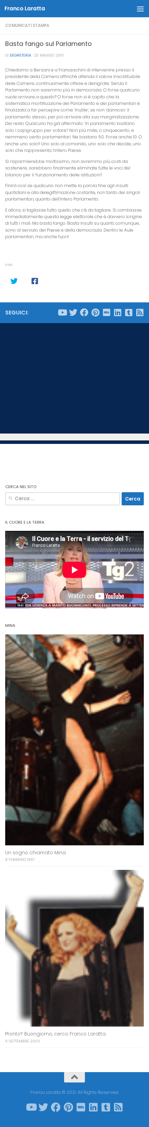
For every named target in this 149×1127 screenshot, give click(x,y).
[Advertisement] (74, 378)
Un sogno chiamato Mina (35, 852)
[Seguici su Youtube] (62, 312)
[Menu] (140, 8)
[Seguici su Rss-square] (139, 312)
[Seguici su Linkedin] (117, 312)
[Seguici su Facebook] (84, 312)
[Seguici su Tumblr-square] (128, 312)
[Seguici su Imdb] (106, 312)
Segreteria (20, 55)
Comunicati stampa (27, 25)
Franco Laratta (25, 8)
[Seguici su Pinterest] (95, 312)
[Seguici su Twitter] (73, 312)
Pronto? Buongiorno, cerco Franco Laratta (55, 1034)
